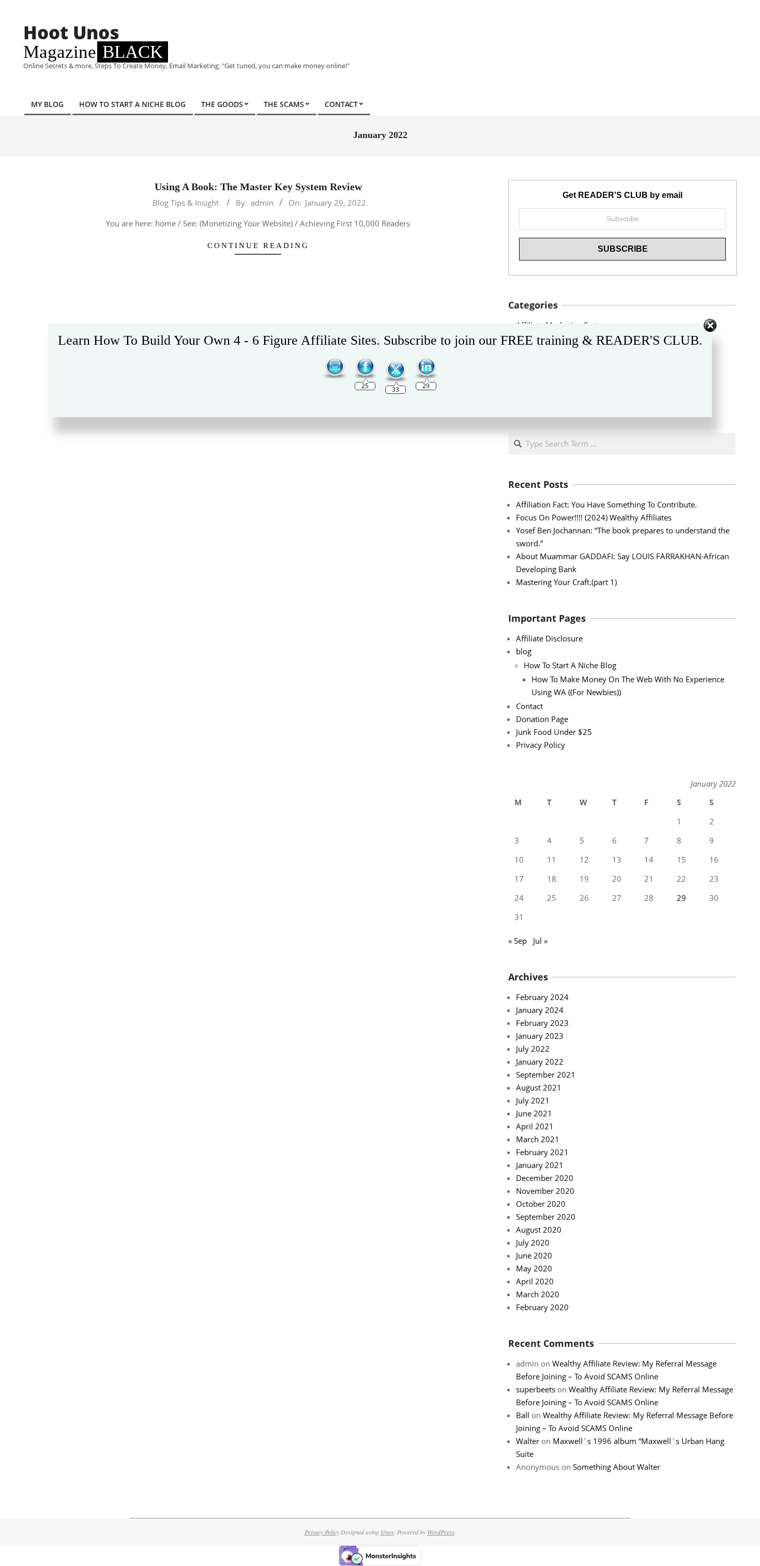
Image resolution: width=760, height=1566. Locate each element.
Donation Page (542, 719)
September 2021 (545, 1074)
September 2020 (545, 1216)
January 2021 (540, 1165)
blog (523, 651)
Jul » (540, 940)
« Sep (517, 940)
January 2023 (540, 1036)
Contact (529, 706)
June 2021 (534, 1113)
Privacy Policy (540, 745)
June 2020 (534, 1255)
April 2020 (535, 1281)
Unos (387, 1532)
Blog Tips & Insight (186, 202)
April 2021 (535, 1126)
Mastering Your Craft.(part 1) (566, 582)
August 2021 (538, 1087)
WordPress (440, 1532)
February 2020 (542, 1307)
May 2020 (534, 1268)
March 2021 (537, 1139)
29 (681, 898)
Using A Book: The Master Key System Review (258, 186)
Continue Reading (258, 245)
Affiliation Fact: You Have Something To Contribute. (606, 504)
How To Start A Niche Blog (570, 665)
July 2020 (533, 1242)
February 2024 (542, 997)
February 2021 (542, 1152)
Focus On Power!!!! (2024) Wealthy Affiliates (594, 517)
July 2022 (533, 1048)
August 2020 (538, 1229)
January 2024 (540, 1010)
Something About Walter (616, 1467)
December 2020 (544, 1178)
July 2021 (533, 1100)
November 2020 (545, 1191)
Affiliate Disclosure (549, 638)
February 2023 (542, 1023)
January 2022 (540, 1061)
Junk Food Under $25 (554, 732)
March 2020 (537, 1294)
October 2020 (541, 1204)
